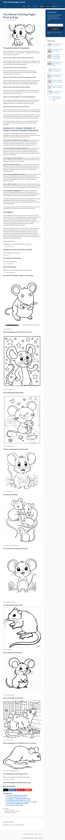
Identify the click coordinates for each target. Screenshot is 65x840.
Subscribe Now (55, 29)
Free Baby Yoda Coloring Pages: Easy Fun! (17, 803)
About (40, 834)
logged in (12, 825)
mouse (10, 810)
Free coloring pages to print (14, 2)
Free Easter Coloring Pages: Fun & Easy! (16, 795)
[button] (60, 6)
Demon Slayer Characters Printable (12, 811)
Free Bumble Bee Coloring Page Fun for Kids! (18, 800)
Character (35, 6)
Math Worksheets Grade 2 (10, 812)
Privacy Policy (27, 834)
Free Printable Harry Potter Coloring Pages (57, 63)
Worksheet (54, 6)
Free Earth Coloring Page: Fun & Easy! (16, 797)
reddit (29, 789)
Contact (36, 834)
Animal (29, 6)
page (13, 810)
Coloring (41, 6)
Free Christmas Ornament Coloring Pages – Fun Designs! (21, 802)
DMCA (32, 834)
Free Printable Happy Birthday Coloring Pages (56, 56)
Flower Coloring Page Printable (14, 805)
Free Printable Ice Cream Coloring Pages (56, 98)
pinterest (21, 789)
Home (23, 6)
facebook (13, 789)
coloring (6, 810)
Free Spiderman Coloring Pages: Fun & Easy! (18, 798)
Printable (48, 6)
